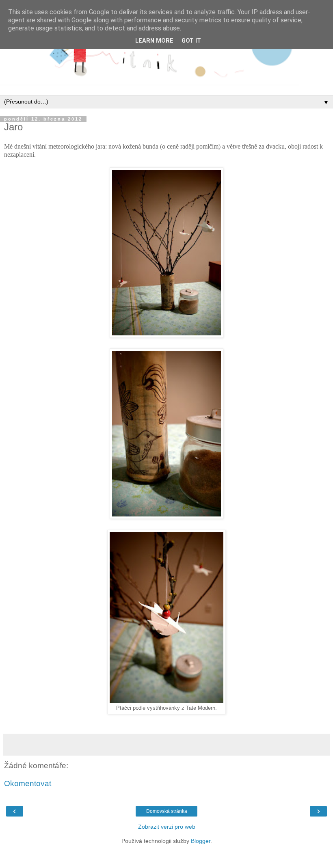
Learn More (154, 40)
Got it (191, 40)
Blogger (200, 841)
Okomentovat (27, 783)
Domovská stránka (166, 811)
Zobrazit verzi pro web (166, 826)
